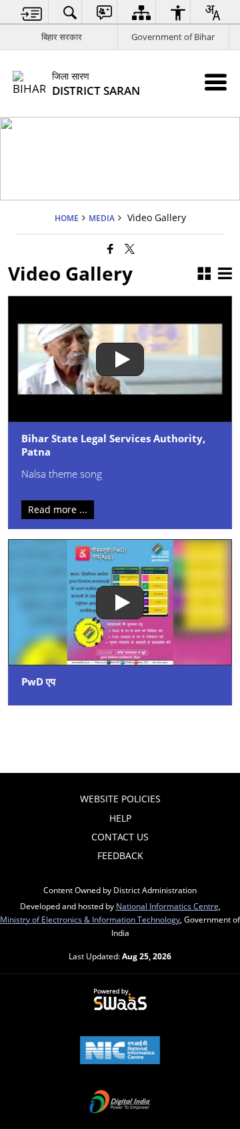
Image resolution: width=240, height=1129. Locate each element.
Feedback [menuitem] (120, 855)
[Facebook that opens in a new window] (110, 248)
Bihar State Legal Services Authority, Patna (113, 445)
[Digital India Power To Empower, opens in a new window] (120, 1103)
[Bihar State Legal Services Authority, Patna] (119, 359)
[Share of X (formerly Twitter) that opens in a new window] (129, 248)
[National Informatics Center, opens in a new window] (120, 1051)
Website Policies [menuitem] (120, 798)
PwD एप (38, 682)
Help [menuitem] (120, 818)
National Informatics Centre (167, 906)
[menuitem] (32, 12)
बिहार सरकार (61, 37)
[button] (204, 274)
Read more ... (57, 509)
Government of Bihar (173, 37)
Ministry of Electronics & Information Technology (90, 919)
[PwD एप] (119, 602)
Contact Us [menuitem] (120, 836)
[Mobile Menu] (215, 82)
